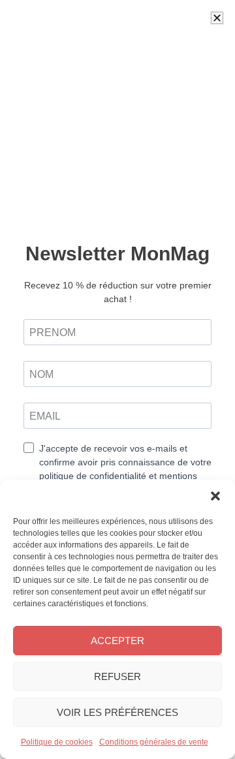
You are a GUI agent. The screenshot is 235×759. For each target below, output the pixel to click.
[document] (117, 379)
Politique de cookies (57, 742)
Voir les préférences (117, 712)
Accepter (117, 640)
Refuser (117, 676)
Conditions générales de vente (153, 742)
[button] (215, 496)
